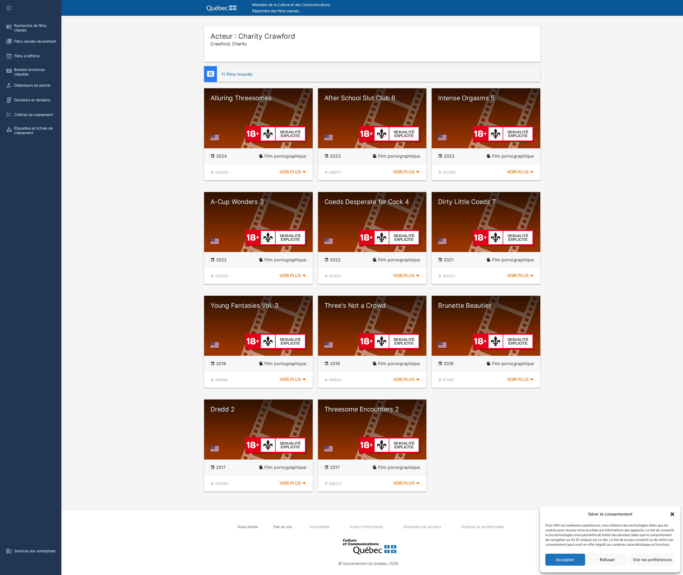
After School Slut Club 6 (359, 98)
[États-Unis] (216, 137)
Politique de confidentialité (482, 527)
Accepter (565, 559)
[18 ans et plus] (253, 133)
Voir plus (290, 171)
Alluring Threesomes (241, 98)
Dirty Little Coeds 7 (467, 202)
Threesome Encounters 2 (361, 409)
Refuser (607, 559)
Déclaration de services (422, 527)
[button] (672, 514)
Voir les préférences (652, 559)
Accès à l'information (366, 527)
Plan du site (282, 527)
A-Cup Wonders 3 (237, 202)
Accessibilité (319, 527)
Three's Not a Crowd (355, 305)
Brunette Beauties (465, 305)
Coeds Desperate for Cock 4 (366, 202)
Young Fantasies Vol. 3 (245, 305)
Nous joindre (248, 527)
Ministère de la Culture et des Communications (291, 4)
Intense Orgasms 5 (466, 98)
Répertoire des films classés (275, 11)
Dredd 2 (223, 409)
